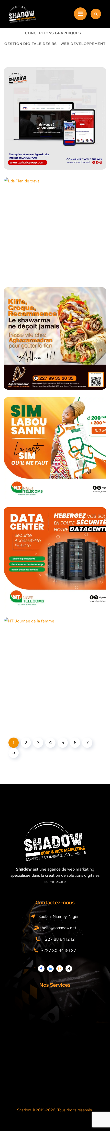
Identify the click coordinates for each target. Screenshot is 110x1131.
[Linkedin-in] (50, 968)
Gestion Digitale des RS (30, 44)
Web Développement (83, 44)
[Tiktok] (68, 968)
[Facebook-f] (41, 968)
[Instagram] (59, 968)
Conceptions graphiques (53, 33)
